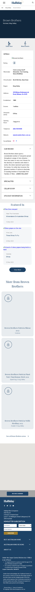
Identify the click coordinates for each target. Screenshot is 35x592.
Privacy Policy (7, 587)
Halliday (17, 2)
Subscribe (11, 533)
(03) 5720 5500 (17, 129)
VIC (2, 7)
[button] (17, 466)
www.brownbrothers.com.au (21, 135)
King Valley (8, 7)
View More (17, 270)
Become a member (17, 493)
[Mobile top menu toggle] (4, 3)
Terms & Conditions (18, 587)
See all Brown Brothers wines (16, 436)
